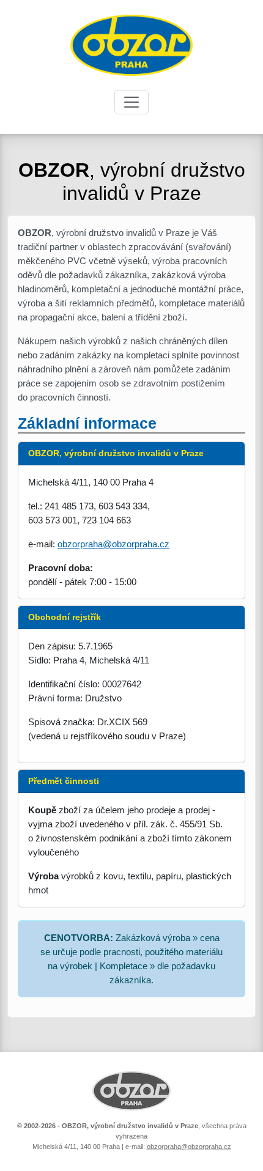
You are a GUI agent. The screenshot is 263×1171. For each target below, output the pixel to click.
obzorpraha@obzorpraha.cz (113, 544)
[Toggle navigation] (131, 102)
